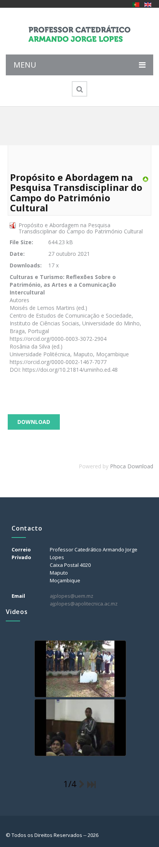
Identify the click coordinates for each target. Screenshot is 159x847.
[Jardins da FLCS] (79, 669)
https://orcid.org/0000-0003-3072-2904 (58, 338)
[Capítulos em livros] (145, 178)
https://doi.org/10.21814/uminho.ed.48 (70, 369)
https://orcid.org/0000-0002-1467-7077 (58, 362)
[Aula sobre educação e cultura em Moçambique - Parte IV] (79, 728)
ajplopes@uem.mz (71, 595)
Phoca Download (131, 466)
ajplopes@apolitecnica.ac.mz (84, 603)
